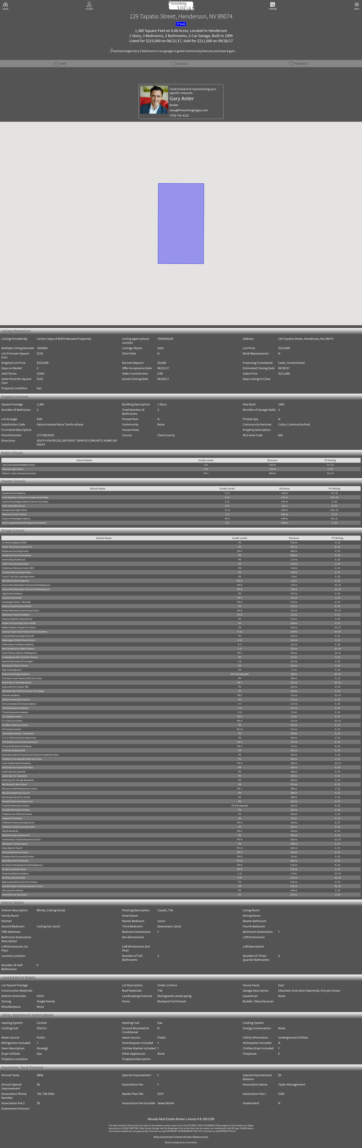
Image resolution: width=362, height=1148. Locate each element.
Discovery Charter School (14, 514)
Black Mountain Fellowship (15, 860)
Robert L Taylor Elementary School (19, 473)
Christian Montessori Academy (17, 746)
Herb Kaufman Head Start (14, 894)
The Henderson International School (20, 741)
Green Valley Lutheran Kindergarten (19, 652)
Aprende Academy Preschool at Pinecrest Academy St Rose (30, 754)
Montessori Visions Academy (15, 614)
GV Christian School (11, 729)
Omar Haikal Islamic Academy (16, 763)
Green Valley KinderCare (13, 559)
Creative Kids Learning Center (16, 572)
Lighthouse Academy (12, 593)
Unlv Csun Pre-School (12, 890)
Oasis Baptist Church (12, 848)
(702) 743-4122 (179, 115)
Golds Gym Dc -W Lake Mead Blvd (18, 780)
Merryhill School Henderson (15, 580)
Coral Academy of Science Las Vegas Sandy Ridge (25, 497)
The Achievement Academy (15, 708)
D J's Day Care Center (12, 720)
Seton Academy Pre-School (15, 852)
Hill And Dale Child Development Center (21, 839)
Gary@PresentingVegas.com (189, 110)
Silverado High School (12, 469)
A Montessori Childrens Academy (18, 644)
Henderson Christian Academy (16, 555)
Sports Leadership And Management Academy (24, 522)
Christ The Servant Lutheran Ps (17, 546)
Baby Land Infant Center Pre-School (19, 881)
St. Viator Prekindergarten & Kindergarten (22, 865)
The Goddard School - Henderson (18, 733)
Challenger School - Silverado (16, 602)
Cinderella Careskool (12, 818)
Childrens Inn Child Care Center (17, 814)
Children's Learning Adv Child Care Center (22, 758)
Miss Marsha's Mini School (14, 784)
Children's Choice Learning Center (18, 826)
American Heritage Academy (15, 674)
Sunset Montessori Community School (20, 610)
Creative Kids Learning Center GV (18, 635)
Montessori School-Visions (15, 665)
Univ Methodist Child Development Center (22, 886)
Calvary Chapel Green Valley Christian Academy (24, 631)
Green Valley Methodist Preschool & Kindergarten (26, 585)
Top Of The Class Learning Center (18, 576)
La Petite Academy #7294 (14, 542)
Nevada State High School (14, 510)
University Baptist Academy (15, 873)
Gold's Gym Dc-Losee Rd (13, 771)
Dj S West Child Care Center (15, 725)
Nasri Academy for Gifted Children (18, 648)
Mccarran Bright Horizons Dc (16, 792)
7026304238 (165, 339)
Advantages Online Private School (18, 640)
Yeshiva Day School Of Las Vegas (17, 661)
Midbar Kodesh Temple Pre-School (19, 627)
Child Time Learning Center (15, 563)
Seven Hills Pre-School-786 (15, 686)
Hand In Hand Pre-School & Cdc (17, 618)
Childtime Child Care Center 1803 (18, 568)
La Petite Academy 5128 (13, 750)
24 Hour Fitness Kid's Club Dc (16, 699)
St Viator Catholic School (14, 869)
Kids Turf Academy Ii (11, 669)
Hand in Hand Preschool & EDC (17, 606)
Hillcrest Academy (11, 695)
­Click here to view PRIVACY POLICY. (219, 1131)
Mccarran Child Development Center (19, 788)
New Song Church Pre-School (16, 797)
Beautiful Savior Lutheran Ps (16, 835)
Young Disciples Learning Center (17, 801)
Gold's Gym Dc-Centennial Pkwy (17, 767)
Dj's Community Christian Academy (19, 703)
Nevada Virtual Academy (13, 493)
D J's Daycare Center (12, 716)
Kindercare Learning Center (15, 551)
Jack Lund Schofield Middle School (18, 464)
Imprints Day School (12, 597)
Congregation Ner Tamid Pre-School (19, 657)
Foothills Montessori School (16, 805)
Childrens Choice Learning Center (18, 822)
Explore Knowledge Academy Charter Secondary (25, 501)
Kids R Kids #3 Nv (10, 831)
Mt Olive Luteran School (13, 877)
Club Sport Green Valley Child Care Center (22, 678)
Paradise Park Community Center (18, 856)
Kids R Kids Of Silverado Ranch (16, 682)
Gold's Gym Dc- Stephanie (14, 775)
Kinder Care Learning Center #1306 (18, 623)
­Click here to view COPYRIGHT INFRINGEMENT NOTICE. (175, 1131)
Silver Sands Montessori (13, 505)
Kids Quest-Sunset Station (15, 843)
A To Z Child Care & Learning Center (19, 737)
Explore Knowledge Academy (16, 518)
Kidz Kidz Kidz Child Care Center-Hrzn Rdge (23, 691)
